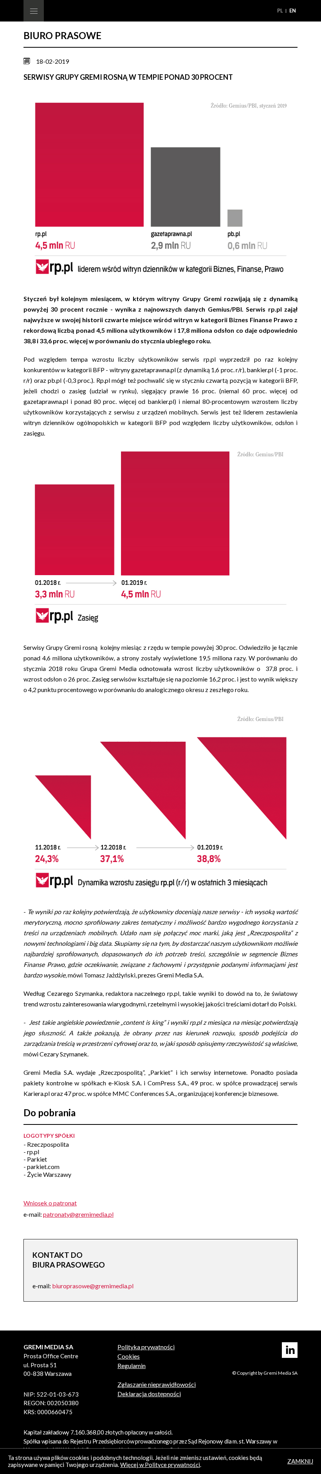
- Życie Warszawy (47, 1174)
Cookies (128, 1356)
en (292, 10)
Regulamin (131, 1365)
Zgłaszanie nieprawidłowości (156, 1384)
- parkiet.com (41, 1166)
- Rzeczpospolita (46, 1144)
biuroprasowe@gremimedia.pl (92, 1285)
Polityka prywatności (146, 1346)
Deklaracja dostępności (149, 1393)
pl (280, 10)
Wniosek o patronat (50, 1203)
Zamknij (300, 1461)
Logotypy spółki (49, 1135)
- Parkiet (35, 1159)
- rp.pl (31, 1151)
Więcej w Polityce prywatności (160, 1464)
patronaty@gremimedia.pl (78, 1214)
